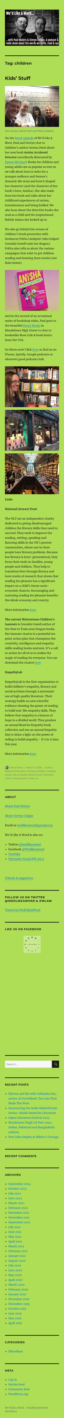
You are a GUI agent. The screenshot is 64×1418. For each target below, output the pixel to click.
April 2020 (15, 1280)
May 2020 (15, 1275)
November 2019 (19, 1304)
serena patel (20, 778)
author (48, 767)
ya (37, 778)
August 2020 (16, 1260)
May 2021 (14, 1236)
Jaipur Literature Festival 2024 (28, 1117)
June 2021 (15, 1232)
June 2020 (15, 1270)
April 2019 (15, 1323)
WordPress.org (18, 1394)
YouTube (14, 854)
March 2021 (16, 1246)
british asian (19, 771)
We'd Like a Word (14, 1407)
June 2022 (15, 1198)
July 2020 (14, 1265)
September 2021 (19, 1222)
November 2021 (19, 1217)
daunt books (20, 774)
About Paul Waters (17, 806)
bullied (31, 771)
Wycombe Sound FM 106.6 (26, 859)
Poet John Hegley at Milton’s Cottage (33, 1137)
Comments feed (19, 1389)
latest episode (24, 138)
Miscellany (15, 1351)
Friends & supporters (19, 878)
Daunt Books (31, 325)
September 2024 (19, 1184)
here (35, 349)
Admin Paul (16, 767)
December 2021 (18, 1212)
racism (8, 778)
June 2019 (15, 1313)
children (41, 771)
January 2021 (17, 1256)
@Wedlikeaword (33, 849)
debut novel (35, 774)
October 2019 (17, 1308)
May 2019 (14, 1318)
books (8, 771)
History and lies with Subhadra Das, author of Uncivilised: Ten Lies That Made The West (32, 1098)
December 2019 (18, 1299)
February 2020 (18, 1289)
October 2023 (17, 1188)
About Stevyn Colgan (19, 815)
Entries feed (16, 1384)
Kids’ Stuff (17, 78)
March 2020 (16, 1284)
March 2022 (16, 1203)
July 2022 (14, 1193)
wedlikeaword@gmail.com (35, 825)
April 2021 (15, 1241)
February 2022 (18, 1208)
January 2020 (17, 1294)
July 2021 (14, 1227)
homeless (48, 774)
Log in (12, 1379)
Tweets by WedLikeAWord (22, 910)
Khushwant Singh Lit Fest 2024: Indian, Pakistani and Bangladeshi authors (31, 1127)
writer (31, 778)
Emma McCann (15, 162)
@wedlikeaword (30, 844)
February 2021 (17, 1251)
